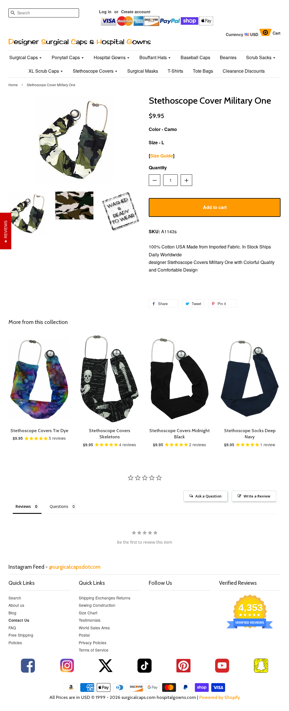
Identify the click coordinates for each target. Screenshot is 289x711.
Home (13, 84)
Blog (12, 613)
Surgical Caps (24, 57)
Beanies (228, 57)
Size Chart (88, 613)
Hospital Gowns (110, 57)
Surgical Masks (142, 71)
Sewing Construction (97, 605)
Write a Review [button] (257, 496)
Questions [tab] (59, 506)
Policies (15, 642)
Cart (277, 33)
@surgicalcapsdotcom (74, 566)
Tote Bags (203, 71)
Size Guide (161, 155)
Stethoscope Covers (94, 71)
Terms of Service (93, 650)
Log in (105, 11)
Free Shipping (20, 635)
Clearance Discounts (244, 71)
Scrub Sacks (259, 57)
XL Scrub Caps (44, 71)
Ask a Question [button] (208, 496)
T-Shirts (175, 71)
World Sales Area (94, 627)
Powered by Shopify (219, 697)
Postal (84, 635)
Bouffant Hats (153, 57)
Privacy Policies (92, 642)
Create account (135, 11)
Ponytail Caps (66, 57)
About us (16, 605)
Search (14, 598)
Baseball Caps (195, 57)
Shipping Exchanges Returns (104, 598)
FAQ (12, 627)
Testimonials (89, 620)
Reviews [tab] (23, 506)
